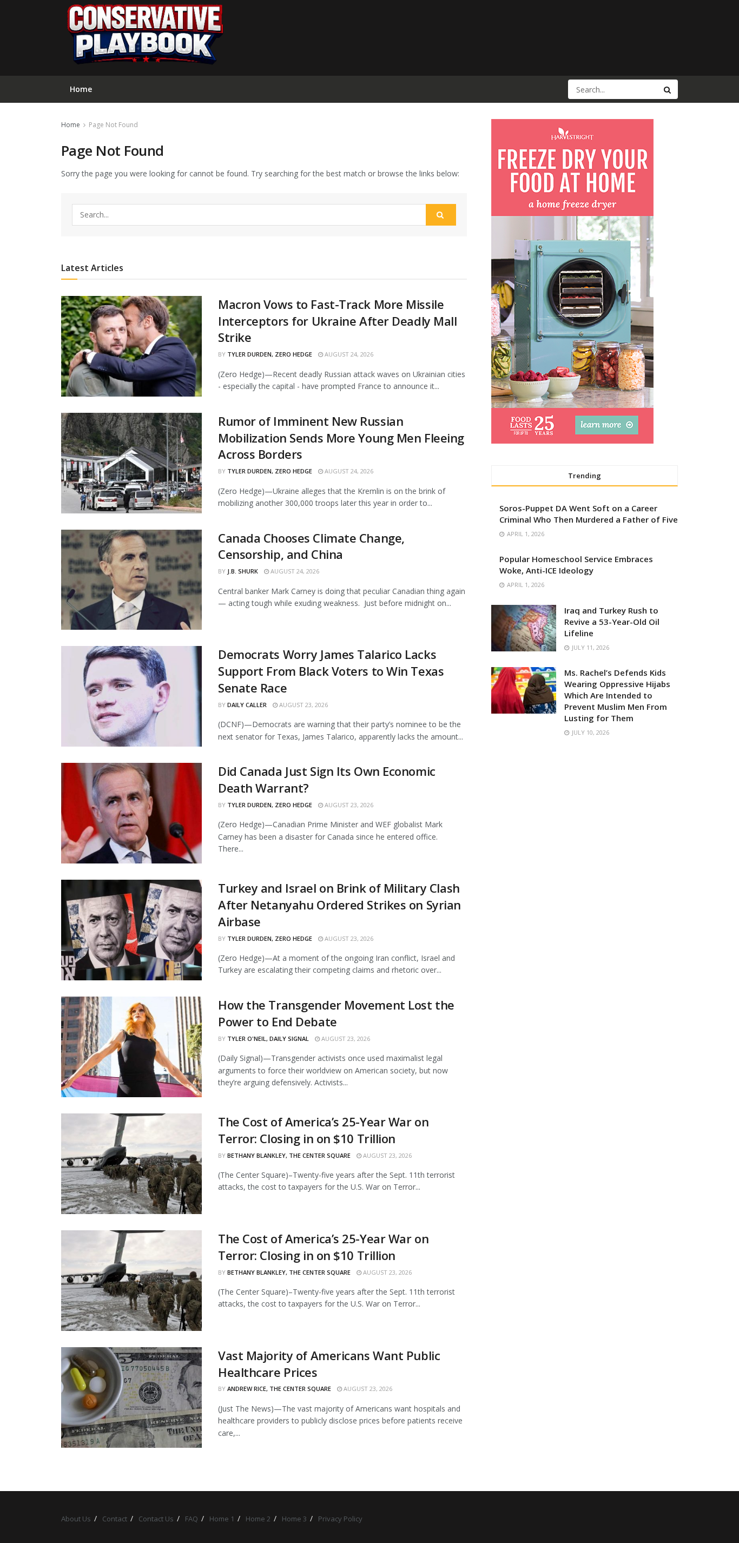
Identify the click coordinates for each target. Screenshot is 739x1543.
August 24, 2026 (348, 354)
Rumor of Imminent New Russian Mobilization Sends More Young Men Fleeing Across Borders (341, 438)
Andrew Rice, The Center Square (279, 1388)
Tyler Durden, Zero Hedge (269, 354)
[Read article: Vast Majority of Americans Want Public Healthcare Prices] (131, 1397)
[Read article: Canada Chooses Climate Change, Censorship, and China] (131, 580)
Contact (114, 1519)
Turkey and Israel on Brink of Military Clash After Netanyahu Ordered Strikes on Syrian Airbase (339, 904)
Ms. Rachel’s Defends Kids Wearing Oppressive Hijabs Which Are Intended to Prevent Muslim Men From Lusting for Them (617, 695)
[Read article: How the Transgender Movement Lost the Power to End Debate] (131, 1047)
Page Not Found (113, 124)
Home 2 (258, 1519)
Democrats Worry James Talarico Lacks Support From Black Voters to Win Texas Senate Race (331, 671)
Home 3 (294, 1519)
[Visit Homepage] (144, 38)
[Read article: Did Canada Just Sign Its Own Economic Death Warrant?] (131, 813)
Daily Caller (247, 705)
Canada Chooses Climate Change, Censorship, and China (311, 546)
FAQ (191, 1519)
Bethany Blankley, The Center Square (289, 1155)
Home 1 (221, 1519)
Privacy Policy (340, 1519)
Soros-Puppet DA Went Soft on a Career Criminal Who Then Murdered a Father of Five (588, 514)
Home (70, 124)
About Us (76, 1519)
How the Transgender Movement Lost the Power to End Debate (336, 1013)
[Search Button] (668, 89)
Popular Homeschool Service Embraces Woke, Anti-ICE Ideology (576, 564)
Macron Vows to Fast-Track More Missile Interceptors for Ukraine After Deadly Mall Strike (337, 321)
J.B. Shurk (242, 571)
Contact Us (156, 1519)
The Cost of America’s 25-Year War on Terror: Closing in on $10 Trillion (323, 1129)
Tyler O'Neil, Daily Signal (268, 1038)
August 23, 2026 (303, 705)
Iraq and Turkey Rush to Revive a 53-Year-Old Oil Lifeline (611, 621)
